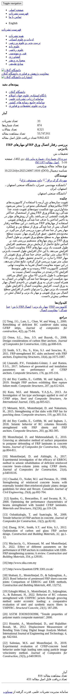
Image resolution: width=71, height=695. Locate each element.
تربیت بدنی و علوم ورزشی (24, 42)
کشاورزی (14, 56)
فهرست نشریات (18, 13)
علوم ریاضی (16, 49)
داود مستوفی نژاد (31, 180)
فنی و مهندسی (17, 53)
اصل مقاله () (47, 162)
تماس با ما (15, 16)
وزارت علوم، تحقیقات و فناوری (27, 105)
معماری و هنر (17, 60)
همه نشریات (16, 36)
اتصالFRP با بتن (21, 306)
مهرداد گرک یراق (56, 180)
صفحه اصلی (16, 10)
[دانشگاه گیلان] (11, 70)
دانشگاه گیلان (17, 91)
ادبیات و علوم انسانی (21, 39)
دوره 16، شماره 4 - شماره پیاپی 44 (46, 158)
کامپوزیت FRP (58, 306)
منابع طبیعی (16, 63)
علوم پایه (14, 46)
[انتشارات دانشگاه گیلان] (16, 77)
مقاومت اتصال (49, 310)
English (13, 23)
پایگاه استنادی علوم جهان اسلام (27, 95)
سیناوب (7, 691)
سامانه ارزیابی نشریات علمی (26, 98)
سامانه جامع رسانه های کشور (27, 102)
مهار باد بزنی (40, 306)
